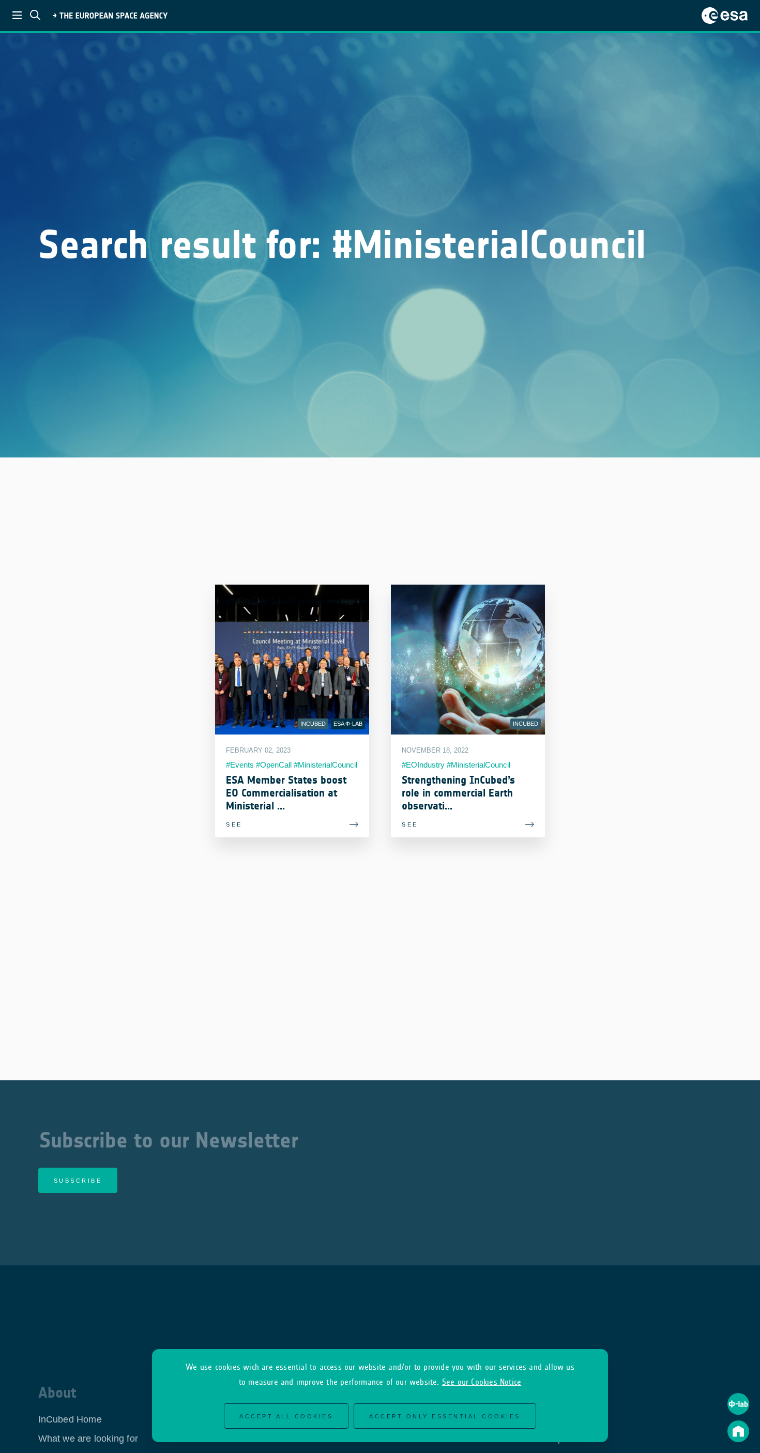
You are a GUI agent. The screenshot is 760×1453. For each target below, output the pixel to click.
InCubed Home (70, 1419)
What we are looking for (88, 1438)
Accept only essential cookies (445, 1416)
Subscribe (78, 1180)
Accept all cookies (286, 1416)
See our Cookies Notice (481, 1382)
